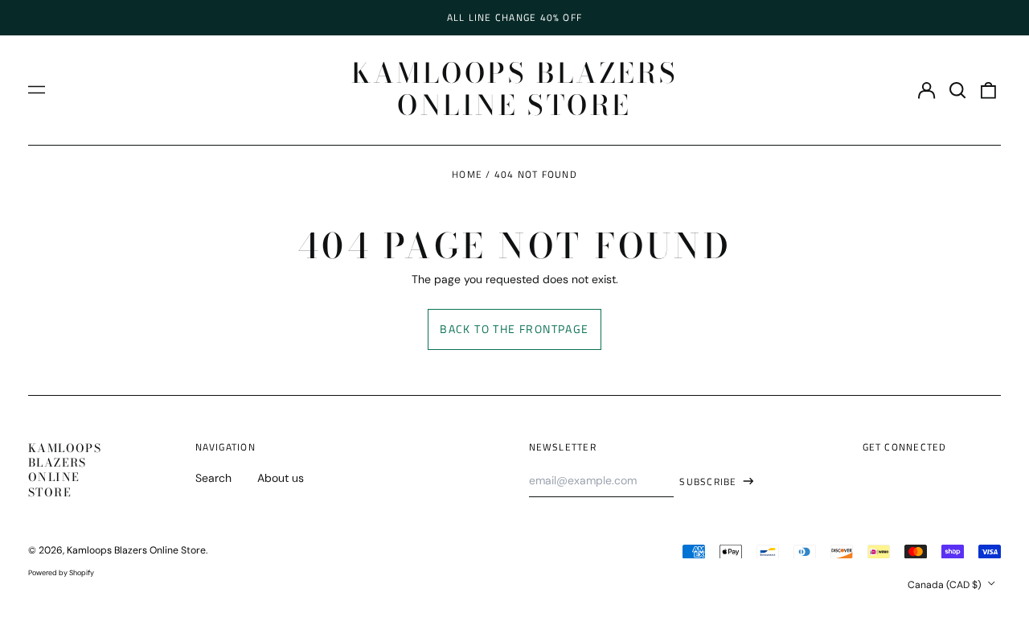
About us (280, 478)
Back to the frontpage (514, 328)
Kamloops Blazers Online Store (514, 89)
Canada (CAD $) (946, 584)
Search (213, 478)
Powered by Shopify (61, 573)
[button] (957, 90)
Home (467, 174)
